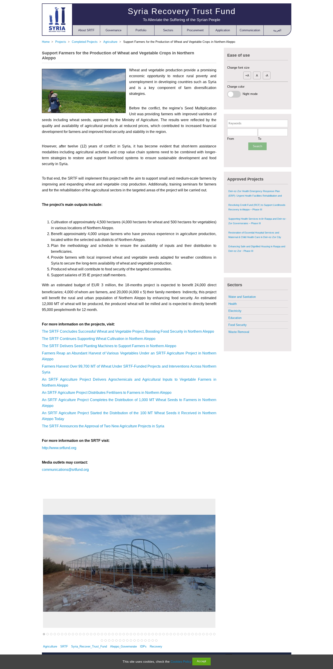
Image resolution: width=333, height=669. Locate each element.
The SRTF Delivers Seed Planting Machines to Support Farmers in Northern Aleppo (109, 346)
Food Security (237, 325)
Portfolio (140, 30)
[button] (44, 634)
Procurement (195, 30)
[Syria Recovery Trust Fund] (57, 19)
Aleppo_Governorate (123, 646)
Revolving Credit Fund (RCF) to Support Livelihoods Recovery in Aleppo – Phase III (256, 207)
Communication (250, 30)
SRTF (64, 646)
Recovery (156, 646)
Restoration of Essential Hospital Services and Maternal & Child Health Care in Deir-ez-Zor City (254, 234)
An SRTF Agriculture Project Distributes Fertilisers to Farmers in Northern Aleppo (106, 393)
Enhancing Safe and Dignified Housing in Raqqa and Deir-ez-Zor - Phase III (256, 248)
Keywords (235, 123)
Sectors (168, 30)
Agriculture (50, 646)
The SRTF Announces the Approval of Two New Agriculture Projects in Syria (103, 426)
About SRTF (86, 30)
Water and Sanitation (242, 296)
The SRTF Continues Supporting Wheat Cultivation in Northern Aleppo (98, 339)
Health (232, 304)
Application (222, 30)
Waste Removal (238, 332)
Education (234, 318)
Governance (113, 30)
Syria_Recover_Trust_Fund (89, 646)
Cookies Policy (181, 661)
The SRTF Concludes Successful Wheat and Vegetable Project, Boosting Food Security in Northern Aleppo (128, 331)
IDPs (143, 646)
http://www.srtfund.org (59, 448)
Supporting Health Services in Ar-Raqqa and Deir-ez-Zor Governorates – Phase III (257, 221)
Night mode (249, 94)
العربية (277, 30)
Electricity (234, 311)
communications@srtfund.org (65, 470)
